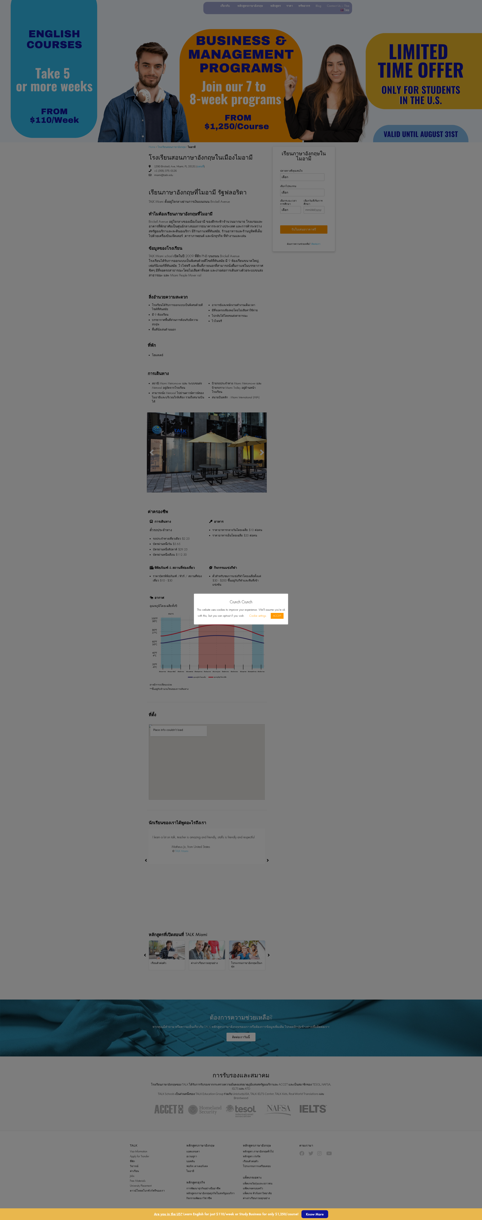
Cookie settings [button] (257, 616)
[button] (314, 1214)
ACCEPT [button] (277, 615)
